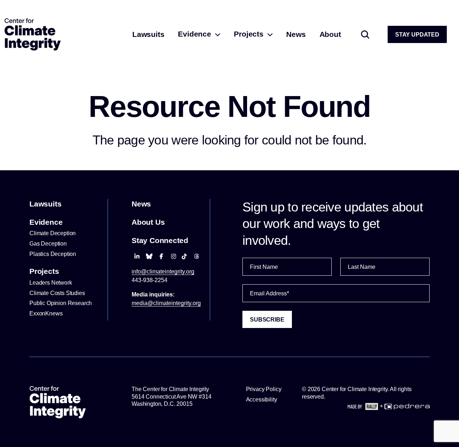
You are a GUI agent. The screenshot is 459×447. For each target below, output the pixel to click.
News (296, 34)
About (330, 34)
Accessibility (261, 399)
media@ (166, 303)
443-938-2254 (149, 280)
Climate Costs (57, 293)
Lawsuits (148, 34)
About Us (148, 222)
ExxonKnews (46, 313)
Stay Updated (417, 35)
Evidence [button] (195, 34)
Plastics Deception (52, 254)
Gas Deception (48, 244)
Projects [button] (249, 34)
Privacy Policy (263, 389)
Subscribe (267, 320)
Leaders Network (50, 283)
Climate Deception (52, 233)
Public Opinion (60, 303)
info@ (163, 271)
